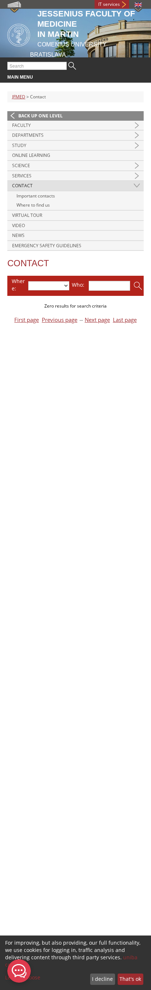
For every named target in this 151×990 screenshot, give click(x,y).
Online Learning (31, 155)
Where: (18, 285)
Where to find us (33, 205)
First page (26, 319)
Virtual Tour (27, 215)
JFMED (18, 97)
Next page (97, 319)
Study (19, 145)
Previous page (59, 319)
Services (22, 176)
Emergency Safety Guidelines (46, 245)
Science (21, 165)
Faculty (21, 125)
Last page (125, 319)
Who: (78, 284)
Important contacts (35, 196)
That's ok (130, 978)
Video (18, 225)
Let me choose (22, 977)
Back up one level (40, 116)
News (18, 235)
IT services (109, 4)
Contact (22, 185)
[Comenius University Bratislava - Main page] (18, 34)
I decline (102, 978)
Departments (28, 135)
